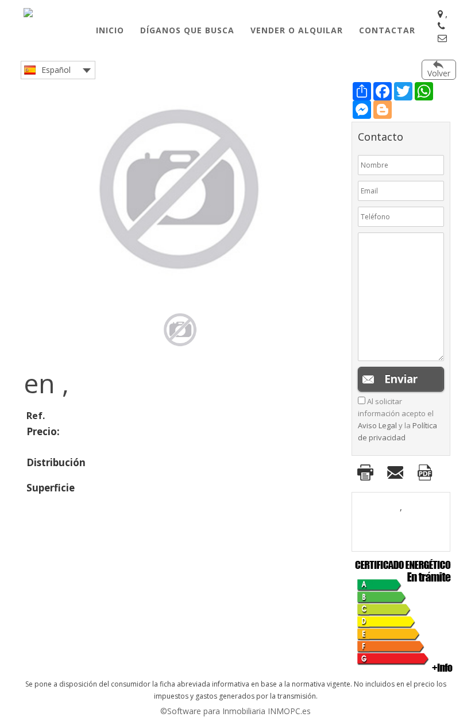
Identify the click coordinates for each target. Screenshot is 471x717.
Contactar (387, 30)
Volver (438, 73)
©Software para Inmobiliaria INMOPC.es (235, 711)
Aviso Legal (377, 425)
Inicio (110, 30)
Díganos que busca (187, 30)
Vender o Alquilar (296, 30)
